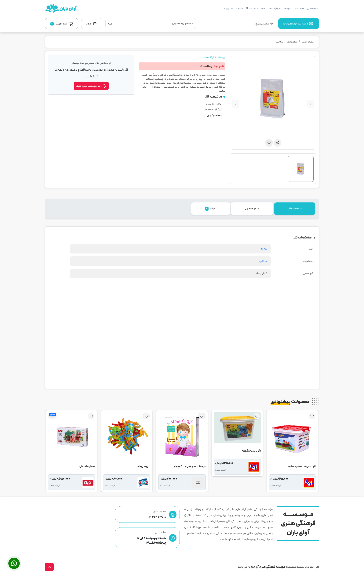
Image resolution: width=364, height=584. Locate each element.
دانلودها (288, 8)
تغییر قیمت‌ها (275, 8)
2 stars (206, 336)
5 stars (222, 336)
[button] (61, 23)
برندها (263, 8)
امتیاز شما (220, 328)
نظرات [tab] (211, 209)
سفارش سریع (262, 24)
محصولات (299, 8)
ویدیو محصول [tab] (252, 209)
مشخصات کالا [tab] (295, 209)
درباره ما (239, 8)
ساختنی (279, 42)
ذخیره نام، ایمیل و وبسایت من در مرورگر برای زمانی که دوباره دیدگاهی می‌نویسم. (179, 318)
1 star (201, 336)
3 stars (211, 336)
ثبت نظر (210, 377)
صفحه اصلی (312, 8)
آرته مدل (209, 57)
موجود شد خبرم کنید (88, 86)
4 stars (217, 336)
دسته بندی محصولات (295, 23)
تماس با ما (228, 8)
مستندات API (252, 8)
